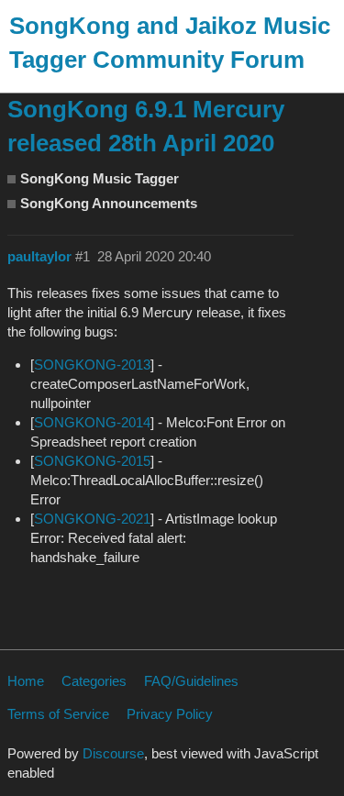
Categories (94, 681)
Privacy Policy (170, 714)
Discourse (113, 753)
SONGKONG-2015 (92, 461)
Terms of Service (58, 714)
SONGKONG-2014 (92, 422)
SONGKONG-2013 (92, 364)
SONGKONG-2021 (92, 518)
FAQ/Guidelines (191, 681)
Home (25, 681)
